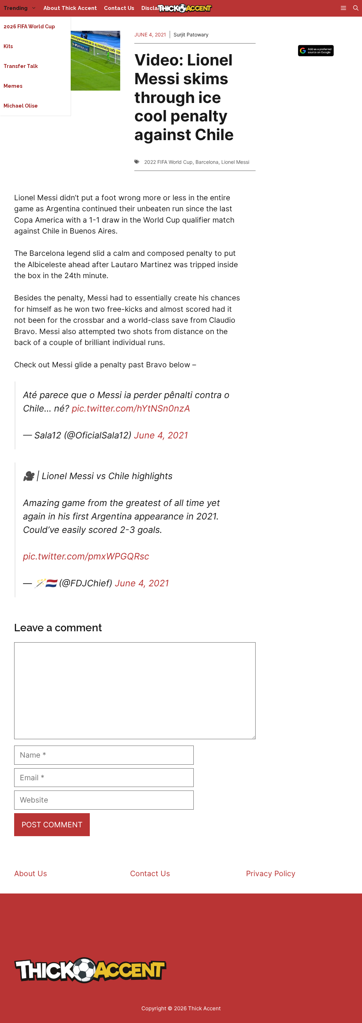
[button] (356, 8)
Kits (8, 46)
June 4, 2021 (161, 435)
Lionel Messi (235, 162)
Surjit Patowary (191, 34)
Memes (13, 86)
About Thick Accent (70, 8)
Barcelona (206, 162)
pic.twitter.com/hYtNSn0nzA (131, 408)
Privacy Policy (271, 873)
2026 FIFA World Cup (29, 26)
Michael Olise (21, 106)
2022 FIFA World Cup (168, 162)
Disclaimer (155, 8)
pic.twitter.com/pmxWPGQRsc (86, 556)
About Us (30, 873)
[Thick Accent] (184, 8)
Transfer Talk (21, 66)
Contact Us (119, 8)
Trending (16, 8)
